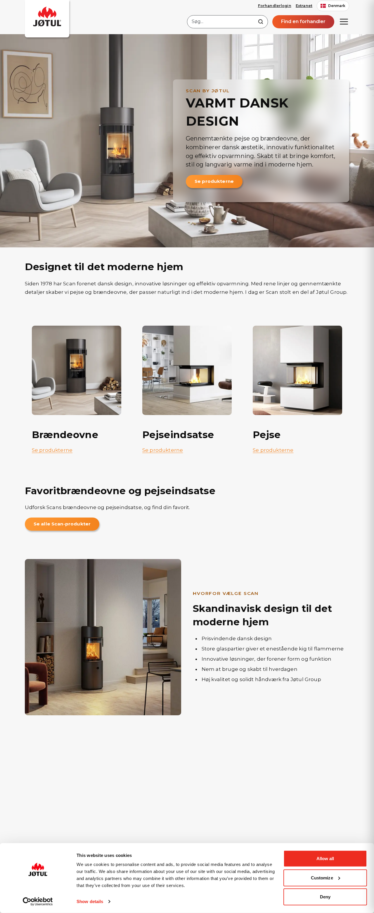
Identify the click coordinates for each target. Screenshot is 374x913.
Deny (325, 896)
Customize (322, 877)
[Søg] (260, 21)
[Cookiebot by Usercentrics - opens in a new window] (37, 901)
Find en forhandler (303, 21)
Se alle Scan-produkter (62, 524)
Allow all (325, 858)
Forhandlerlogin (274, 6)
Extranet (304, 6)
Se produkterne (214, 181)
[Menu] (344, 22)
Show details (90, 901)
